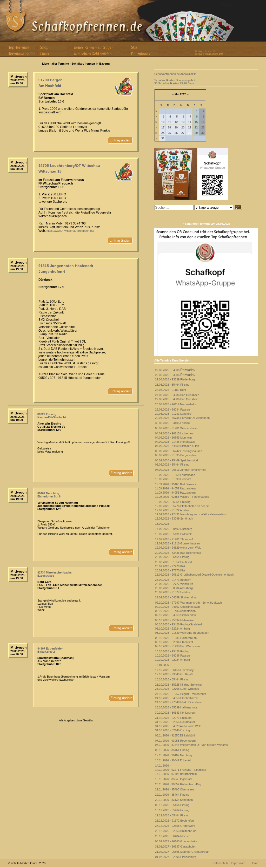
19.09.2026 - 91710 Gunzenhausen (177, 543)
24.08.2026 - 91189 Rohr (170, 389)
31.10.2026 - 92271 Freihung (173, 717)
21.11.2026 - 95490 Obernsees (174, 789)
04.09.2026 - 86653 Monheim (173, 437)
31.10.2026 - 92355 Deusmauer (175, 721)
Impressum (238, 863)
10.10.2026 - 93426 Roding (172, 651)
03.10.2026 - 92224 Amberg (172, 628)
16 (202, 122)
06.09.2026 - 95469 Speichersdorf (176, 460)
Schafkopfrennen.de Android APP (175, 74)
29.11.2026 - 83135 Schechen (174, 799)
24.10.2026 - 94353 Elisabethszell (176, 698)
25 (169, 132)
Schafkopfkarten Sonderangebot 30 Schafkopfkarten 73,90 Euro (174, 82)
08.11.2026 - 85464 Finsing (172, 750)
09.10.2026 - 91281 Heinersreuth (176, 637)
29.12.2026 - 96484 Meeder (172, 836)
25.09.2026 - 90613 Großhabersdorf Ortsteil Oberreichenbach (194, 574)
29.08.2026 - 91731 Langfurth (173, 413)
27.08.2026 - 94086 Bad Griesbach (177, 395)
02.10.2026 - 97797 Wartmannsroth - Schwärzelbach (188, 602)
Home (254, 863)
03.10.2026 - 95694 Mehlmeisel (174, 620)
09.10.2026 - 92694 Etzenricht (174, 642)
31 (162, 138)
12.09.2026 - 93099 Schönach (174, 518)
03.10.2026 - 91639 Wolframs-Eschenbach (182, 632)
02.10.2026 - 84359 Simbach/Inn (175, 615)
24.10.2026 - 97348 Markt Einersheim (178, 702)
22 (196, 127)
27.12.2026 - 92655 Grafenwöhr (175, 825)
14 (189, 122)
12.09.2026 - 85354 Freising (172, 501)
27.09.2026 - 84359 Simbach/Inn (175, 597)
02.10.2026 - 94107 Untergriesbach (177, 606)
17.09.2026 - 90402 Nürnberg (173, 528)
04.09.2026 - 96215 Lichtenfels (174, 433)
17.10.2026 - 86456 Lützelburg (174, 670)
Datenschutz (220, 863)
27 (182, 132)
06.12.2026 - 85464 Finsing (172, 805)
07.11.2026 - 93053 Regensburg (175, 740)
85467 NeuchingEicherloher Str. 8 (49, 495)
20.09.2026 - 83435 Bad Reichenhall (178, 552)
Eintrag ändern (120, 140)
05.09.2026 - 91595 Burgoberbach (176, 455)
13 (182, 122)
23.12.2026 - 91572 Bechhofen (174, 820)
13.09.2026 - (163, 523)
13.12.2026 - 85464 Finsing (172, 810)
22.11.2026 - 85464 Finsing (172, 794)
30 (202, 132)
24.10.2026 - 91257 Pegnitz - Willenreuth (180, 693)
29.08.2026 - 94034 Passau (172, 409)
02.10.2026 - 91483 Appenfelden (175, 610)
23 (202, 127)
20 (182, 127)
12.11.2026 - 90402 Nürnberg (173, 755)
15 (196, 122)
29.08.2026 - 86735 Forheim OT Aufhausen (182, 417)
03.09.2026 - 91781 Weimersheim (176, 428)
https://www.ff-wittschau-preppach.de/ (70, 230)
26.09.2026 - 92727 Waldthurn (174, 583)
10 (162, 122)
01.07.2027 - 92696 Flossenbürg (175, 856)
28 (189, 132)
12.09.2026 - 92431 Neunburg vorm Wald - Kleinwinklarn (190, 514)
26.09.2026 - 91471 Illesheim (173, 579)
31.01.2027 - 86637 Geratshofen (175, 846)
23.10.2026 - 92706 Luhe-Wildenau (177, 688)
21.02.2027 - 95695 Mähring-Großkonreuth (182, 851)
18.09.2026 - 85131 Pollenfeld (173, 534)
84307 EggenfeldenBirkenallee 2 (50, 650)
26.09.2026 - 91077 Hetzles (172, 592)
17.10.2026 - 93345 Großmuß (174, 674)
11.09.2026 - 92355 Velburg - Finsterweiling (182, 496)
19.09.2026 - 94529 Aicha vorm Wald (178, 547)
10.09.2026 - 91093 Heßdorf (173, 479)
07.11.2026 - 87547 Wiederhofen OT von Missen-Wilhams (191, 744)
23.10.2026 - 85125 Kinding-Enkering (178, 684)
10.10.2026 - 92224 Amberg (172, 659)
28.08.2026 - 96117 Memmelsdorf (176, 404)
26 (176, 132)
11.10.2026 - (163, 664)
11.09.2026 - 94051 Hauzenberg (175, 488)
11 (169, 122)
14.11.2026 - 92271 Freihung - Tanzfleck (180, 769)
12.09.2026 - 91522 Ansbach (173, 510)
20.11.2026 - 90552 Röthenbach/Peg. (178, 784)
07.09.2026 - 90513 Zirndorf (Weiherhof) (180, 469)
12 (176, 122)
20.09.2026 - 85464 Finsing (172, 556)
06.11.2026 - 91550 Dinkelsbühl (175, 735)
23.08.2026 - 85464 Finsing (172, 384)
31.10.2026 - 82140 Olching (172, 730)
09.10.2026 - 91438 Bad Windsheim (177, 646)
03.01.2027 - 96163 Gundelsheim (176, 841)
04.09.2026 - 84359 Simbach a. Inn (177, 445)
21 (189, 127)
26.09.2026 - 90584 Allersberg (174, 588)
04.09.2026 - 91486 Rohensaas (175, 441)
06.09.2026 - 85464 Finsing (172, 464)
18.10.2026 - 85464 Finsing (172, 679)
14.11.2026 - (163, 765)
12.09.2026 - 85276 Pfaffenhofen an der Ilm (182, 506)
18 (169, 127)
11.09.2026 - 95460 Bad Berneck (175, 484)
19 (176, 127)
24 (162, 132)
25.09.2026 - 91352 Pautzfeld (173, 562)
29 (196, 132)
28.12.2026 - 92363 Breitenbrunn (175, 830)
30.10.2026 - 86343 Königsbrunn (175, 712)
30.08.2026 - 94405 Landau (172, 423)
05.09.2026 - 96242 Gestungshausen (178, 451)
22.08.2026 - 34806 (175, 370)
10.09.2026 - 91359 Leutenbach (175, 474)
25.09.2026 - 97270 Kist (170, 566)
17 (162, 127)
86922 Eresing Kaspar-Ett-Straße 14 (51, 416)
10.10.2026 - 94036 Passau (172, 655)
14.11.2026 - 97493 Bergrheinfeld (176, 773)
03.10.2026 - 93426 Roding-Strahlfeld (178, 624)
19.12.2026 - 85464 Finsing (172, 815)
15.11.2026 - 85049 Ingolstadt (173, 779)
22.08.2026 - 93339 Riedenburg (175, 379)
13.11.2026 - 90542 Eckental (173, 760)
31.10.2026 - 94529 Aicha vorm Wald (178, 726)
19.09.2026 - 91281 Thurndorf (174, 539)
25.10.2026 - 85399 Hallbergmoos (176, 707)
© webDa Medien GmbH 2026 (26, 863)
